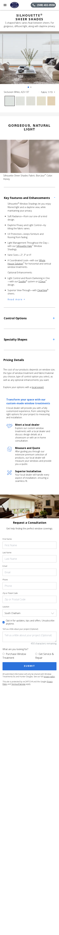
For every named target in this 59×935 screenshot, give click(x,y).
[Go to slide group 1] (28, 87)
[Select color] (9, 101)
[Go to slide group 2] (30, 87)
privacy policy (49, 676)
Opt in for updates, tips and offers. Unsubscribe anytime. (30, 622)
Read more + (16, 299)
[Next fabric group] (54, 92)
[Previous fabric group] (39, 92)
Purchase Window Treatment (14, 655)
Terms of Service (18, 684)
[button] (5, 5)
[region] (29, 60)
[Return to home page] (19, 5)
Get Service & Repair (44, 655)
